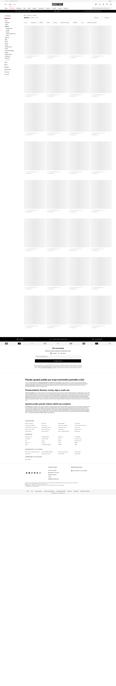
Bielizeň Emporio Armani (63, 456)
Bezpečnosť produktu (85, 496)
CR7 (26, 445)
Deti (15, 4)
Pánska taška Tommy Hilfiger (31, 432)
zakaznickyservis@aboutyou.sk (47, 372)
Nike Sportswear (28, 441)
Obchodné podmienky (61, 496)
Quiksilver (44, 447)
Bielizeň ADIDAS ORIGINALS (47, 456)
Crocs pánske (77, 432)
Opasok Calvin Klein (62, 432)
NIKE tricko (44, 428)
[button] (96, 18)
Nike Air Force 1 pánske (29, 434)
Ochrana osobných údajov (49, 496)
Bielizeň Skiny (28, 458)
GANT (76, 449)
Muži (10, 4)
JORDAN (60, 449)
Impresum (69, 496)
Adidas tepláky (28, 436)
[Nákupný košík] (111, 4)
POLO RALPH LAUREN (46, 449)
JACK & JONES (45, 443)
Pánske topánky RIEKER (30, 430)
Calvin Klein (27, 447)
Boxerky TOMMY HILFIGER (63, 436)
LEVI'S (43, 445)
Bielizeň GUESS (61, 458)
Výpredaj (33, 22)
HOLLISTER (27, 443)
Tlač (32, 496)
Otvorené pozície (38, 496)
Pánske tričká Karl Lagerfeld (80, 430)
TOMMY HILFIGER (45, 441)
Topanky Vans (77, 428)
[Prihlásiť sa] (99, 4)
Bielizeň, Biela (28, 464)
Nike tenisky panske (46, 434)
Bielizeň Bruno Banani (46, 458)
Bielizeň (34, 15)
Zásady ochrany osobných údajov (44, 371)
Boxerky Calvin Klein (29, 428)
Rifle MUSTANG (61, 428)
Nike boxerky (44, 430)
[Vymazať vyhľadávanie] (110, 8)
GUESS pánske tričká (46, 432)
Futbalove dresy (78, 434)
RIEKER (76, 447)
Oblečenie (29, 15)
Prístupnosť (76, 496)
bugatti (59, 447)
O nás (28, 496)
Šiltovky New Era (45, 436)
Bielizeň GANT (77, 458)
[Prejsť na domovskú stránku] (33, 472)
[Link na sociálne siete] (26, 478)
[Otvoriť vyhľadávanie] (93, 8)
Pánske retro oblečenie (63, 430)
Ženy (5, 4)
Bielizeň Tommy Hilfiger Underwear (32, 456)
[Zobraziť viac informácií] (35, 60)
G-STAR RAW (77, 441)
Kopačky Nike (61, 434)
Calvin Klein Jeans (78, 443)
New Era (60, 445)
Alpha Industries (78, 445)
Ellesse (59, 443)
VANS (26, 449)
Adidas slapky (77, 436)
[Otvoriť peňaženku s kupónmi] (96, 4)
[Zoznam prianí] (107, 4)
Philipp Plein (60, 441)
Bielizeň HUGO (78, 456)
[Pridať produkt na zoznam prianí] (43, 27)
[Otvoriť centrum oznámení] (103, 4)
